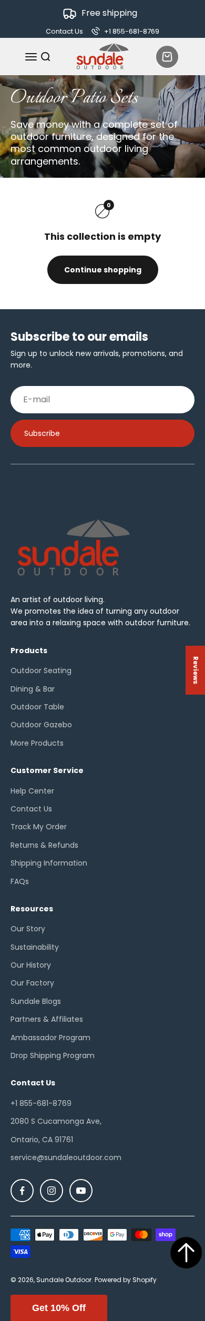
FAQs (20, 881)
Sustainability (35, 947)
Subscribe (42, 433)
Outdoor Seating (41, 670)
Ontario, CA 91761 (42, 1139)
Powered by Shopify (126, 1279)
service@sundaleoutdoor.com (66, 1157)
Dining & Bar (33, 689)
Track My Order (39, 826)
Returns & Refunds (44, 845)
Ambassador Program (50, 1037)
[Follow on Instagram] (51, 1190)
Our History (31, 965)
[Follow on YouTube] (81, 1190)
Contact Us (64, 31)
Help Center (32, 791)
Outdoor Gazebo (41, 724)
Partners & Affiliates (47, 1019)
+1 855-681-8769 (41, 1103)
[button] (59, 1308)
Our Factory (32, 983)
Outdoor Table (37, 707)
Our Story (28, 928)
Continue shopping (102, 270)
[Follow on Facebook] (22, 1190)
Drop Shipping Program (53, 1055)
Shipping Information (49, 863)
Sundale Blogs (36, 1001)
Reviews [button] (195, 670)
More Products (37, 743)
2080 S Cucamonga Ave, (56, 1121)
